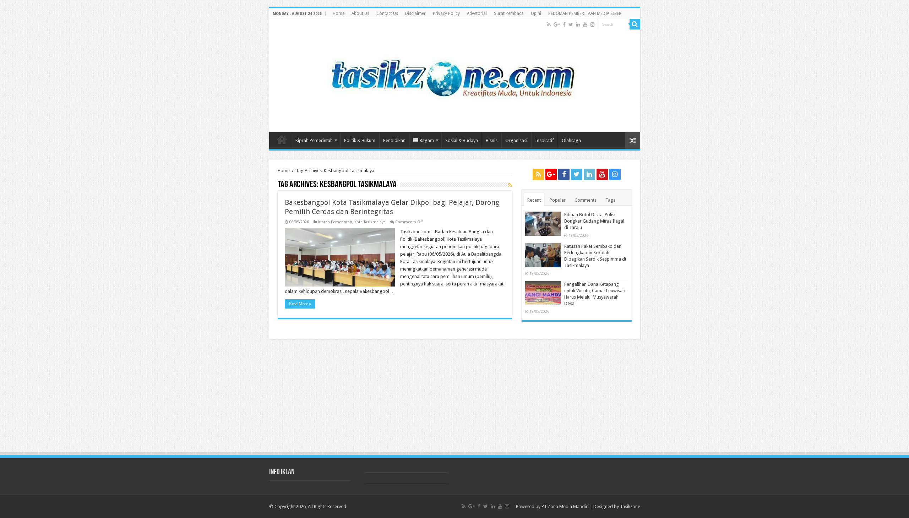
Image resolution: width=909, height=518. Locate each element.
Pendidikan (394, 140)
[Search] (635, 24)
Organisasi (516, 140)
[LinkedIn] (578, 24)
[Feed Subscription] (510, 185)
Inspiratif (544, 140)
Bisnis (491, 140)
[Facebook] (564, 24)
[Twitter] (571, 24)
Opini (536, 13)
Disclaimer (415, 13)
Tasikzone (630, 506)
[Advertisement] (454, 398)
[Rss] (548, 24)
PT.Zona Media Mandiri (565, 506)
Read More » (300, 303)
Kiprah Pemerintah (314, 140)
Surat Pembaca (509, 13)
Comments (586, 200)
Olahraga (571, 140)
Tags (610, 200)
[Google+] (557, 24)
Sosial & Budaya (461, 140)
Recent (534, 200)
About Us (360, 13)
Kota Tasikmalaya (370, 222)
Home (338, 13)
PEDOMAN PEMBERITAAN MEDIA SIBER (584, 13)
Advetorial (477, 13)
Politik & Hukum (359, 140)
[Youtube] (585, 24)
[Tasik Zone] (454, 73)
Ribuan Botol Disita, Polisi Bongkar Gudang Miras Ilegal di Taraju (594, 221)
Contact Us (387, 13)
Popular (558, 200)
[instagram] (592, 24)
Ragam (427, 140)
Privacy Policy (446, 13)
